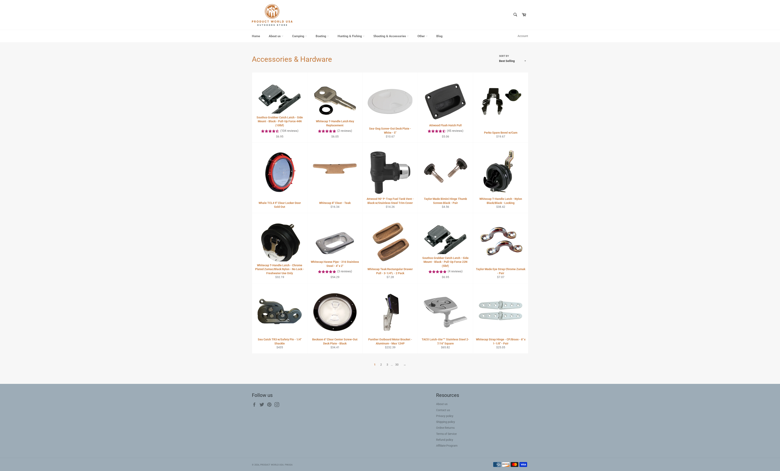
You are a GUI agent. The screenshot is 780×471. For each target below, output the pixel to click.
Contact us (443, 410)
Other (421, 36)
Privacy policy (444, 416)
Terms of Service (446, 433)
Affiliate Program (446, 445)
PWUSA (288, 464)
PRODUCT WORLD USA (272, 464)
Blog (439, 36)
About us (275, 36)
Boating (321, 36)
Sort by (504, 56)
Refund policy (444, 439)
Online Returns (445, 427)
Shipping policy (445, 421)
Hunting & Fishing (350, 36)
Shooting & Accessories (390, 36)
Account (523, 36)
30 (397, 364)
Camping (298, 36)
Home (256, 36)
